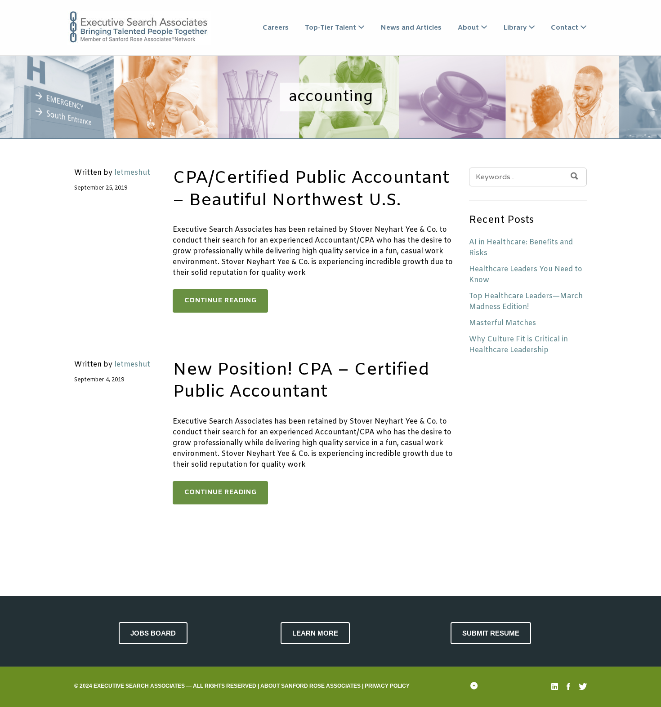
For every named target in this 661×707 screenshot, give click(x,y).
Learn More (315, 633)
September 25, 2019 (100, 188)
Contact (564, 27)
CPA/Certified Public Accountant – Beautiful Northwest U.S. (311, 189)
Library (515, 27)
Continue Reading (220, 300)
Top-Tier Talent (330, 27)
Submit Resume (490, 633)
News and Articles (411, 27)
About (468, 27)
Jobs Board (153, 633)
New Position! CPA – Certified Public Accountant (301, 381)
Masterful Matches (502, 323)
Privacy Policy (387, 686)
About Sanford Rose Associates (310, 686)
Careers (276, 27)
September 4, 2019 (99, 380)
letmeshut (132, 172)
